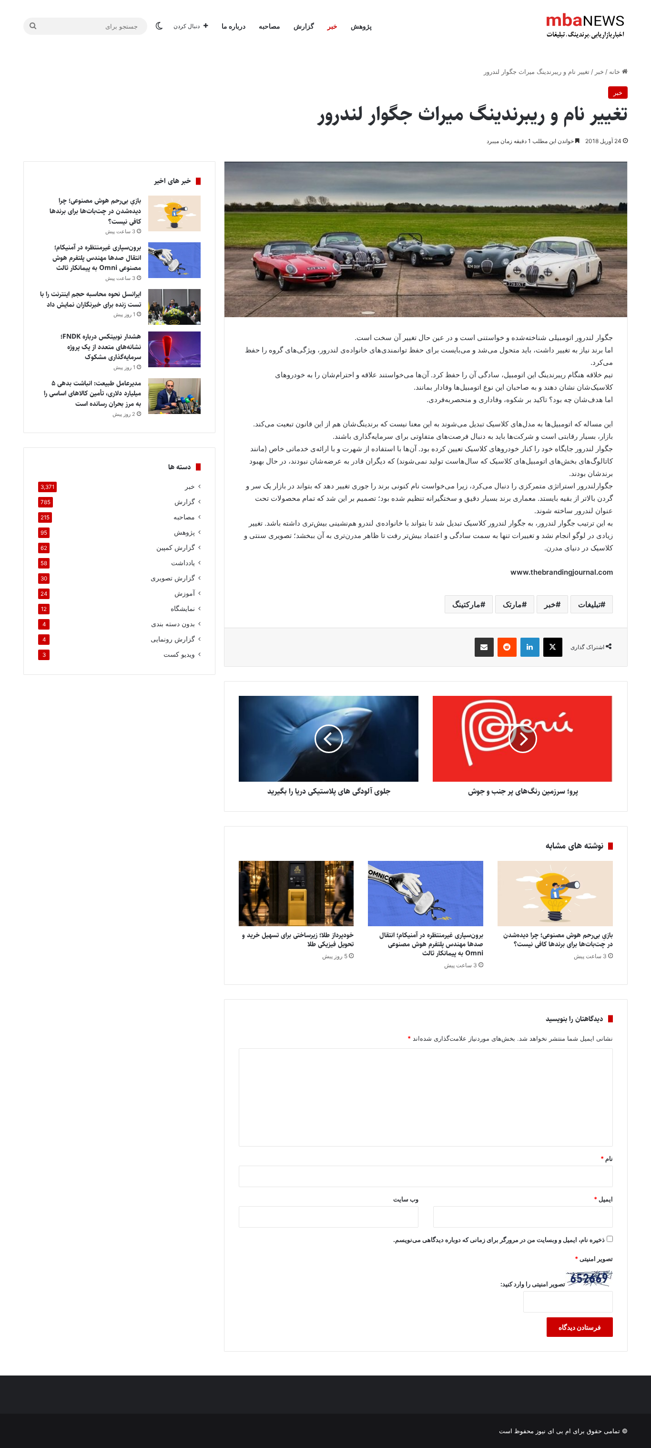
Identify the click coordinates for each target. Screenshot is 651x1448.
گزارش (304, 26)
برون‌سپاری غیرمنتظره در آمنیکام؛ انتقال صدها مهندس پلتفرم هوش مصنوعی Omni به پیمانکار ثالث (431, 944)
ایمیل (603, 1199)
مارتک (512, 604)
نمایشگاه (183, 608)
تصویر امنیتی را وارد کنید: (532, 1284)
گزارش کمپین (175, 547)
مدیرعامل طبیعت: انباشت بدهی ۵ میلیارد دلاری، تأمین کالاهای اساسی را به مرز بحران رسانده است (92, 393)
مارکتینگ (466, 604)
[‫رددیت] (507, 647)
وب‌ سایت (405, 1199)
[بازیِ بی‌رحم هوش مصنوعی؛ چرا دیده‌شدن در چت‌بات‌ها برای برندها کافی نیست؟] (555, 893)
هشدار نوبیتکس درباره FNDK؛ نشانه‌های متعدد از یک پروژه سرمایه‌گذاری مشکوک (101, 346)
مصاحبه (269, 26)
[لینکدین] (529, 647)
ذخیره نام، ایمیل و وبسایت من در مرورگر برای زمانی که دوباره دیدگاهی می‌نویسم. (499, 1239)
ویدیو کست (179, 654)
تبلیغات (589, 604)
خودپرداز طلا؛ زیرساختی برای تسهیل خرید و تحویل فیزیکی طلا (298, 940)
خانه (615, 71)
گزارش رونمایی (173, 639)
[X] (552, 647)
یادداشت (183, 563)
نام (606, 1158)
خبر (332, 26)
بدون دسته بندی (173, 624)
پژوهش (361, 26)
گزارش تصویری (173, 578)
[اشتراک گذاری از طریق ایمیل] (484, 647)
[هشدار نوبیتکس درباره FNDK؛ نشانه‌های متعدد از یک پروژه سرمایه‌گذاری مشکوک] (174, 349)
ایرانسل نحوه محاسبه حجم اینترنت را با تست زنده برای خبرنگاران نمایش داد (90, 299)
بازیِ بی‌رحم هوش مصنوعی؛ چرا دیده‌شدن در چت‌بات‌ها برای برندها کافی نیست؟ (558, 940)
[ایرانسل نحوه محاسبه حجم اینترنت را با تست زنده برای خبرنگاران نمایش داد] (174, 307)
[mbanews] (585, 26)
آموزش (184, 593)
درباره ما (233, 26)
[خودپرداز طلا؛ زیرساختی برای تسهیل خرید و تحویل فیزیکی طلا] (296, 893)
